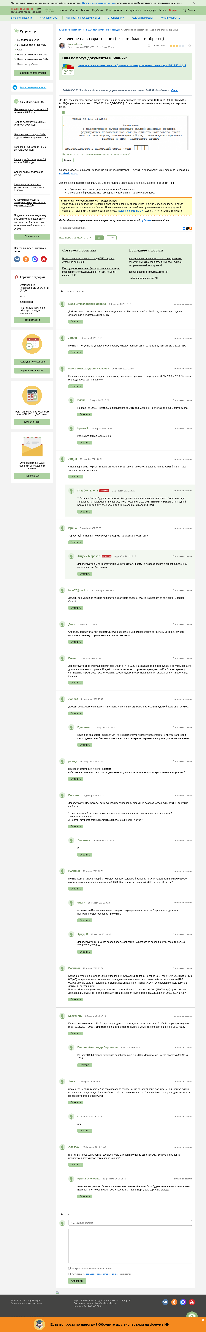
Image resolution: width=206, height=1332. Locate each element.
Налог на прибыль (27, 64)
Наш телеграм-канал (33, 87)
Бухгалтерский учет (28, 40)
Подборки (97, 10)
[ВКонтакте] (184, 228)
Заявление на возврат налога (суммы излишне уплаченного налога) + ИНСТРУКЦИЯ (132, 65)
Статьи (74, 10)
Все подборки (32, 320)
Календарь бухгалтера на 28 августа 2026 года (30, 160)
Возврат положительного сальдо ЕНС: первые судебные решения (88, 260)
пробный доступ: (68, 173)
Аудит (20, 49)
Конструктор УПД (170, 17)
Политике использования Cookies (98, 3)
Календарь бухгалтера (32, 361)
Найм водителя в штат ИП (143, 278)
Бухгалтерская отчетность (31, 44)
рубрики (146, 220)
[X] (187, 228)
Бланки (85, 10)
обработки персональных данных (102, 1274)
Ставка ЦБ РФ (116, 17)
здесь (174, 90)
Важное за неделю (21, 17)
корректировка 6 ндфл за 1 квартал (148, 272)
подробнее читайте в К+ (131, 210)
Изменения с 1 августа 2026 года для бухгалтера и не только (32, 136)
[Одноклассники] (190, 228)
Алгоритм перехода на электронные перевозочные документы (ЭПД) (30, 202)
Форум (173, 10)
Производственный (32, 370)
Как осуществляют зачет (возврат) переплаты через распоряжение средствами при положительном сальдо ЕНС (91, 271)
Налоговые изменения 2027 (33, 54)
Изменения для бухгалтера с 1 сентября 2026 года (31, 110)
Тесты (162, 10)
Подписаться (32, 236)
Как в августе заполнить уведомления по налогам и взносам (29, 187)
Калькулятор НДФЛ (142, 17)
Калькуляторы (133, 10)
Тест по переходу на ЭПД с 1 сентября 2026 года (30, 123)
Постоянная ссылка (182, 304)
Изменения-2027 (49, 17)
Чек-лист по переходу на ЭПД (83, 17)
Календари (150, 10)
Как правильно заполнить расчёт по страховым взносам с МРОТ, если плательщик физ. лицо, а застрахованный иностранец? (155, 262)
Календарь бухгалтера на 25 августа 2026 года (30, 148)
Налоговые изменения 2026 (33, 59)
